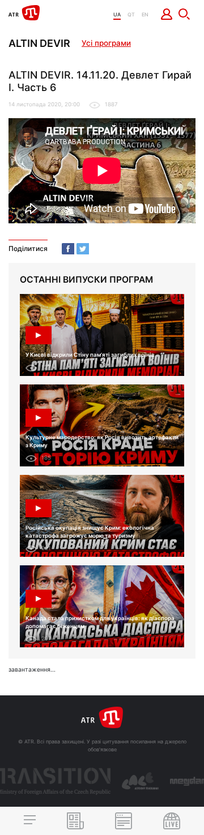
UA (117, 14)
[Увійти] (167, 14)
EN (145, 14)
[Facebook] (68, 248)
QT (131, 14)
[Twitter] (82, 248)
